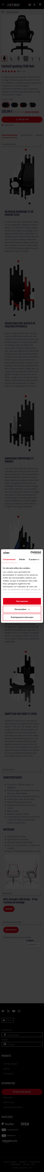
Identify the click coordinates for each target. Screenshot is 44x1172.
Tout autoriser (22, 601)
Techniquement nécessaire (22, 617)
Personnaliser (21, 609)
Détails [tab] (22, 559)
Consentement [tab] (9, 559)
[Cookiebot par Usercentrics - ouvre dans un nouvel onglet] (31, 552)
